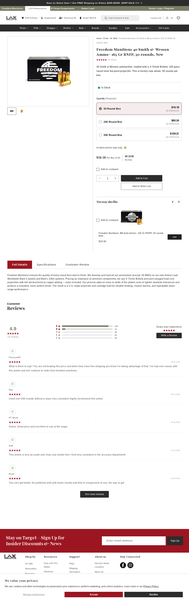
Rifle (36, 28)
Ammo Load (87, 8)
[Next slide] (179, 202)
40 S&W (113, 38)
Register (169, 8)
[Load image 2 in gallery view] (21, 111)
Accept (94, 594)
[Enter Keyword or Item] (106, 18)
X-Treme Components (62, 8)
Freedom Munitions (12, 8)
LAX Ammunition (38, 8)
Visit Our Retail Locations (102, 565)
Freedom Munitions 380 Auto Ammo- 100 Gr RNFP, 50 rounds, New (131, 234)
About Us (99, 572)
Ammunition (30, 568)
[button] (171, 18)
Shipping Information (74, 570)
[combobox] (122, 18)
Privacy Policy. (151, 586)
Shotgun (51, 28)
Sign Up (175, 540)
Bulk (81, 28)
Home (99, 38)
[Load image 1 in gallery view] (11, 111)
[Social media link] (123, 565)
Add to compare (109, 169)
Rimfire (67, 28)
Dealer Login (156, 8)
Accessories (142, 28)
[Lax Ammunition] (11, 18)
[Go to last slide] (173, 202)
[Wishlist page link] (178, 18)
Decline (153, 594)
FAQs (72, 563)
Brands (95, 28)
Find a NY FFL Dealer (51, 565)
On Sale (29, 563)
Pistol (23, 28)
